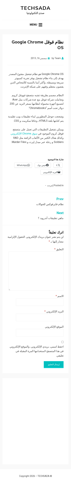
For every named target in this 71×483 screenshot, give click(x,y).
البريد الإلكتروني (54, 311)
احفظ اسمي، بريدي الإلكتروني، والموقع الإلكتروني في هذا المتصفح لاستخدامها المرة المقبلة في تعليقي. (37, 351)
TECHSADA (35, 8)
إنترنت (50, 185)
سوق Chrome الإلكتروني (24, 133)
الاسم (60, 296)
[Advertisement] (35, 418)
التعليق (59, 249)
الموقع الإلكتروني (54, 326)
